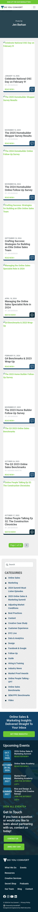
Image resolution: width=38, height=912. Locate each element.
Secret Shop (10, 883)
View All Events (14, 806)
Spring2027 (7, 780)
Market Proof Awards (18, 673)
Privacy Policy (25, 902)
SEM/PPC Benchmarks (19, 695)
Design (11, 643)
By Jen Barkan (11, 85)
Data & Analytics (16, 638)
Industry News (15, 668)
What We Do (10, 867)
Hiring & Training (16, 663)
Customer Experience (18, 628)
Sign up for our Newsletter (18, 2)
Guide (11, 658)
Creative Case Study (17, 623)
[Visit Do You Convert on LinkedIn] (15, 896)
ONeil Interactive (25, 908)
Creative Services (13, 878)
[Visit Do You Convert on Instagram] (8, 896)
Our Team (9, 889)
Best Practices (15, 613)
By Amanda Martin (13, 470)
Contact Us (12, 839)
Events (23, 867)
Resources (10, 873)
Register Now (21, 756)
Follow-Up (13, 653)
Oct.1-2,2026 (7, 755)
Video (11, 700)
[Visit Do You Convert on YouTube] (12, 896)
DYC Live (12, 633)
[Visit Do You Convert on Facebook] (5, 896)
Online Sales (14, 577)
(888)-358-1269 (14, 847)
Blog (20, 889)
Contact (29, 889)
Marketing (13, 583)
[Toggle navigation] (34, 7)
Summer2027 (7, 792)
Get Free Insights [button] (18, 734)
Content (12, 618)
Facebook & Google (17, 648)
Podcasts (24, 883)
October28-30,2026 (7, 768)
